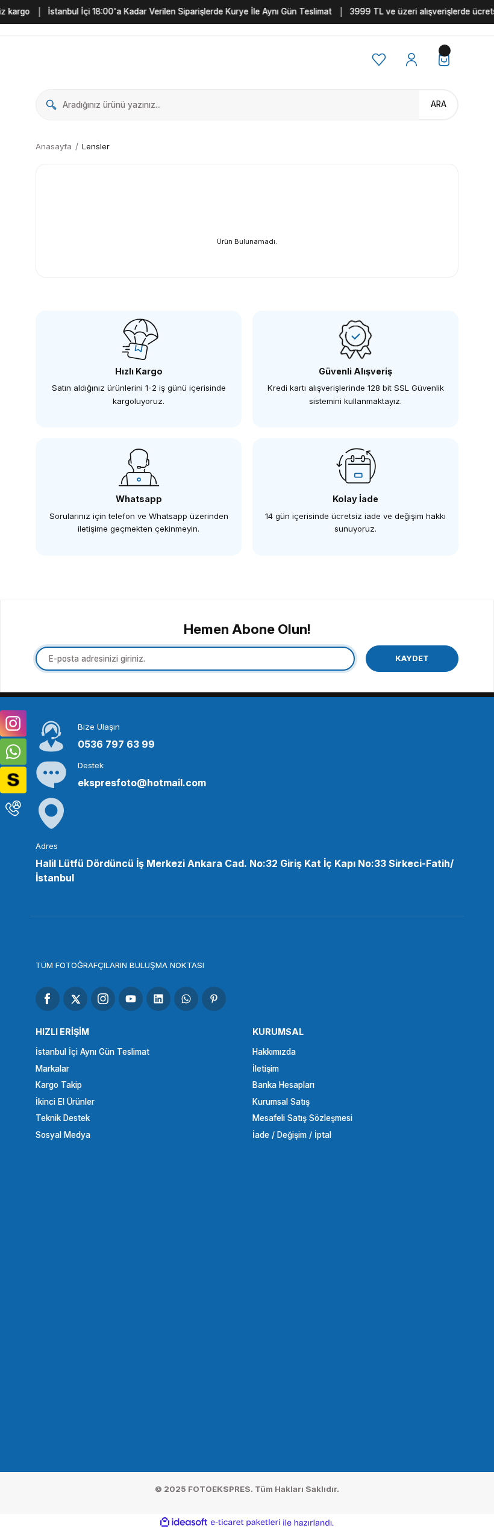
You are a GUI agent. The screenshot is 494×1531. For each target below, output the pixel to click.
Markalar (52, 1068)
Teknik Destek (63, 1118)
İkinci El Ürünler (65, 1102)
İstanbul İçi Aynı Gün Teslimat (92, 1052)
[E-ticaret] (245, 1523)
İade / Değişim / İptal (291, 1135)
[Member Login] (411, 60)
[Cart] (444, 60)
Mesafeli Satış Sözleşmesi (302, 1118)
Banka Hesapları (283, 1085)
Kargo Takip (59, 1085)
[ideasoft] (184, 1522)
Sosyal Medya (63, 1135)
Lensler (96, 146)
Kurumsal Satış (281, 1102)
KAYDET (412, 658)
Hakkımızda (274, 1052)
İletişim (265, 1068)
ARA (438, 104)
